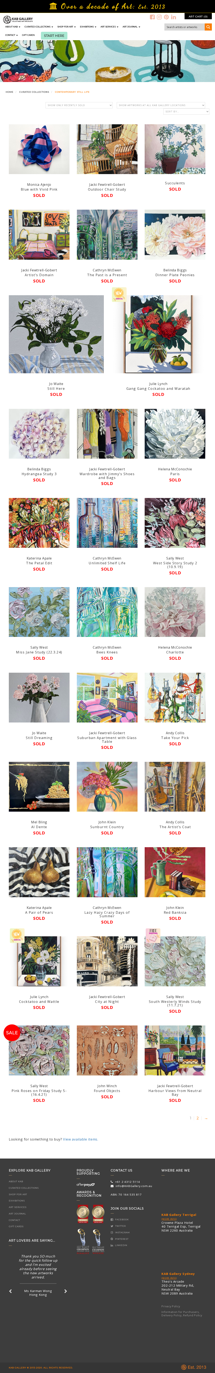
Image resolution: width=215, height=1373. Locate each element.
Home (9, 92)
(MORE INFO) (169, 1219)
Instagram (122, 1232)
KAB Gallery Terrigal (178, 1215)
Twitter (120, 1226)
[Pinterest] (166, 16)
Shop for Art (65, 26)
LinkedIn (120, 1245)
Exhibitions (87, 26)
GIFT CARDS (28, 35)
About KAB (11, 26)
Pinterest (121, 1239)
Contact (10, 35)
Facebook (121, 1219)
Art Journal (130, 26)
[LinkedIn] (173, 16)
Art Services (108, 26)
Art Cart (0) (198, 16)
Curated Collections (38, 26)
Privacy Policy (170, 1306)
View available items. (80, 1139)
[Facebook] (152, 16)
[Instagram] (159, 16)
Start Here (54, 36)
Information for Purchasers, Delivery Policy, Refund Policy (181, 1313)
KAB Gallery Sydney (178, 1274)
